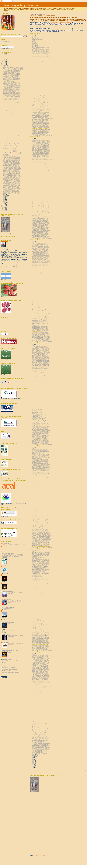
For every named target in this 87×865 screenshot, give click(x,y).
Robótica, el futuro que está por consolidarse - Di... (40, 463)
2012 (32, 767)
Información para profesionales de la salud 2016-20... (40, 334)
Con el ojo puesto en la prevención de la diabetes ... (40, 250)
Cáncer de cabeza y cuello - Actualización (39, 567)
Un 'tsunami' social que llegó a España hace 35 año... (11, 132)
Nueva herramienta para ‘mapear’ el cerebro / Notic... (40, 107)
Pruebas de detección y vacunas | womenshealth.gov (40, 451)
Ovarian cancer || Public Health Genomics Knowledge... (12, 167)
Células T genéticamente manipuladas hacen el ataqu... (12, 148)
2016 (32, 35)
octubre (33, 754)
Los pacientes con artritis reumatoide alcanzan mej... (40, 155)
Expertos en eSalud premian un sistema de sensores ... (41, 472)
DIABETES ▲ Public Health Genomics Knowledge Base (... (41, 537)
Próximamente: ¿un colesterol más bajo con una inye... (41, 123)
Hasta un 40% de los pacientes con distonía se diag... (40, 247)
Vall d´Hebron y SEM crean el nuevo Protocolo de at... (40, 519)
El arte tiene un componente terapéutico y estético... (40, 249)
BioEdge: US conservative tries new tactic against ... (11, 182)
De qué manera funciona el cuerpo (37, 685)
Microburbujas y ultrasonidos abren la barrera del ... (40, 108)
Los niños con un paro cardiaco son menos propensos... (41, 147)
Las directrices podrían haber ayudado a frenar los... (40, 130)
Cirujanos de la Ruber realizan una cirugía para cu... (40, 476)
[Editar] (85, 771)
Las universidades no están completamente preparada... (41, 210)
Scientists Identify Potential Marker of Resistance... (40, 740)
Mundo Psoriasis (5, 642)
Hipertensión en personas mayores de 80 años (39, 514)
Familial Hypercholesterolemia (37, 39)
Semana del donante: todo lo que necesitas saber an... (41, 457)
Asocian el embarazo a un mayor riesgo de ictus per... (40, 356)
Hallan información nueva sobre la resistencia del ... (40, 428)
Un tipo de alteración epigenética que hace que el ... (11, 84)
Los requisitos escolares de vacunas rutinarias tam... (40, 295)
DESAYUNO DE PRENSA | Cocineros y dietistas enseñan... (12, 98)
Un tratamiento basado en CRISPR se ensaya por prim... (41, 170)
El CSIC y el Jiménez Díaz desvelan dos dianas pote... (41, 58)
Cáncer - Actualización (35, 304)
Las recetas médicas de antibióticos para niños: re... (40, 87)
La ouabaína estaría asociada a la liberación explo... (40, 124)
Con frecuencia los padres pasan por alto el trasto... (40, 298)
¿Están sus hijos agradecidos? (8, 80)
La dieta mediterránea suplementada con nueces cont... (41, 478)
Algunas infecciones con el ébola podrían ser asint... (40, 134)
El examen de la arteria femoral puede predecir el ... (40, 508)
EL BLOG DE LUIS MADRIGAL (8, 607)
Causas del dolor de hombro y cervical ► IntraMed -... (41, 646)
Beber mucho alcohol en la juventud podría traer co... (40, 305)
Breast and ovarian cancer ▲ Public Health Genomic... (41, 534)
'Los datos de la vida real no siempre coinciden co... (11, 106)
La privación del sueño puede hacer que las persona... (41, 112)
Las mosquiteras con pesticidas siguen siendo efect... (40, 126)
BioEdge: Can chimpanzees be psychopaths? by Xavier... (41, 56)
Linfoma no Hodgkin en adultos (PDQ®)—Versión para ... (12, 151)
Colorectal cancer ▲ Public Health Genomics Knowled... (41, 533)
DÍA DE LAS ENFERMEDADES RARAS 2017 (39, 401)
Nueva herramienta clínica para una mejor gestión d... (40, 523)
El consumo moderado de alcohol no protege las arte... (12, 104)
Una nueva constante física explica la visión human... (40, 338)
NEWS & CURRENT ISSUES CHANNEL (38, 418)
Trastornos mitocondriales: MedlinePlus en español (40, 205)
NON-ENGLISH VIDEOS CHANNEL (38, 409)
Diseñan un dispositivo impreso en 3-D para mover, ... (40, 656)
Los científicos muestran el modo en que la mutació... (40, 669)
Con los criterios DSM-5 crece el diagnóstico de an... (40, 217)
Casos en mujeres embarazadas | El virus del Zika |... (40, 102)
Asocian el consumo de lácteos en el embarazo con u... (41, 251)
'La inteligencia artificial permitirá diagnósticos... (39, 244)
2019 (3, 61)
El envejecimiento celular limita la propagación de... (40, 169)
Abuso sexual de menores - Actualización (38, 199)
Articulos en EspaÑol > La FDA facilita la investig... (40, 119)
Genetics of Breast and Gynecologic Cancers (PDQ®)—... (12, 153)
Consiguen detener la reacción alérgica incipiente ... (11, 133)
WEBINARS (34, 408)
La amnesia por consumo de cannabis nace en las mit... (41, 399)
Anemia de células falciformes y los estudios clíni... (40, 572)
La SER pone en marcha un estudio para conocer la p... (41, 432)
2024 (3, 55)
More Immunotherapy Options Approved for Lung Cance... (41, 55)
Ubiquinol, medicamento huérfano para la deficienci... (40, 645)
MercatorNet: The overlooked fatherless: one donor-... (41, 505)
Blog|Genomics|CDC (35, 556)
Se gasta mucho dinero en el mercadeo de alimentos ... (41, 441)
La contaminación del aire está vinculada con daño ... (40, 657)
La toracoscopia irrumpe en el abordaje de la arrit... (11, 140)
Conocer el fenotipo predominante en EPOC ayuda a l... (41, 429)
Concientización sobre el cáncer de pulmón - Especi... (40, 510)
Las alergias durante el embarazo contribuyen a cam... (12, 93)
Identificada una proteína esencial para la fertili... (40, 746)
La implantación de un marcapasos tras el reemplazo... (41, 477)
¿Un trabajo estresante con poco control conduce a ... (41, 690)
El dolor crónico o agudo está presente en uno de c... (40, 655)
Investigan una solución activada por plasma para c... (11, 107)
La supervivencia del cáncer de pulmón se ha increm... (41, 122)
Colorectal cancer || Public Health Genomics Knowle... (11, 172)
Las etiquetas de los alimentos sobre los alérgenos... (40, 440)
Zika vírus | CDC (34, 324)
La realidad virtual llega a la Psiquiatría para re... (39, 648)
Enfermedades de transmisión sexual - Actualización (11, 92)
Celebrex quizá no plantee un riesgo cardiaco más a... (40, 145)
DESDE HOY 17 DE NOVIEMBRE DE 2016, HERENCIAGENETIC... (43, 159)
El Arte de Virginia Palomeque (8, 622)
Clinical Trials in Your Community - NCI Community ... (40, 425)
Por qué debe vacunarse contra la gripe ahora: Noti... (40, 435)
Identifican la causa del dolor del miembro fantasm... (40, 468)
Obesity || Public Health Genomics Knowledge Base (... (12, 160)
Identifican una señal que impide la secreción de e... (11, 142)
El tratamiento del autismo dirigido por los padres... (40, 736)
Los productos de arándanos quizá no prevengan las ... (41, 735)
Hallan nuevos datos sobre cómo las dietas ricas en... (40, 317)
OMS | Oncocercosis (35, 726)
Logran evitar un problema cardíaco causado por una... (41, 227)
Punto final (4, 631)
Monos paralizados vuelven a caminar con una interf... (41, 398)
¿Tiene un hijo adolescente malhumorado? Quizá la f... (41, 309)
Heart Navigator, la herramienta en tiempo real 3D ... (11, 110)
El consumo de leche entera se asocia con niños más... (12, 95)
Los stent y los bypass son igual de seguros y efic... (40, 670)
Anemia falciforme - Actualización (37, 301)
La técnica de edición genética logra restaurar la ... (40, 61)
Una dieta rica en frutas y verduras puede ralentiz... (40, 354)
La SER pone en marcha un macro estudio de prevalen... (41, 467)
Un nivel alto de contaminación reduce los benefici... (40, 641)
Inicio (59, 852)
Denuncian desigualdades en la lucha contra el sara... (40, 63)
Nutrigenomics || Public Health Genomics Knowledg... (11, 158)
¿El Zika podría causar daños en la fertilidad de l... (40, 679)
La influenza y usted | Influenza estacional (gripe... (40, 333)
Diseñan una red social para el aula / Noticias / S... (40, 579)
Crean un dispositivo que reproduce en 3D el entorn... (40, 193)
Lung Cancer (34, 37)
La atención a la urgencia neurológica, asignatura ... (40, 164)
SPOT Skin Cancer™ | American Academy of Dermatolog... (41, 686)
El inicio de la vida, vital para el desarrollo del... (10, 99)
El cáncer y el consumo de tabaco (37, 331)
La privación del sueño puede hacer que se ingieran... (40, 619)
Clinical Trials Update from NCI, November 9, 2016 (40, 423)
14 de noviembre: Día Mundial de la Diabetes (39, 259)
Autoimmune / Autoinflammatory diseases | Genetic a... (41, 722)
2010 (32, 769)
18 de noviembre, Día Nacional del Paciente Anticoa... (40, 92)
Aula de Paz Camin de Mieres (8, 591)
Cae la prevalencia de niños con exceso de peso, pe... (41, 504)
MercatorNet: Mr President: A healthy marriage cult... (40, 258)
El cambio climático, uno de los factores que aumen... (40, 153)
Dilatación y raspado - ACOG (36, 453)
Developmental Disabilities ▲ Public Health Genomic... (41, 544)
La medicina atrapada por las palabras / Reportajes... (40, 328)
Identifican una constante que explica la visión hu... (11, 82)
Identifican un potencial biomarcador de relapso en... (40, 374)
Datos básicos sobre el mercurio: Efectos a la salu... (11, 192)
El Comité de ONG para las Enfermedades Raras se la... (41, 422)
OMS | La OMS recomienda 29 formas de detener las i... (41, 612)
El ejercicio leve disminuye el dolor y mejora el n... (40, 673)
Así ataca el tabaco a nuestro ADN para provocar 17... (41, 615)
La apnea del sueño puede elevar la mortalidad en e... (11, 73)
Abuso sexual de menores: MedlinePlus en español (40, 299)
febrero (33, 762)
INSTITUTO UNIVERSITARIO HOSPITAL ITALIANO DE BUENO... (43, 118)
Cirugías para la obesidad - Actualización (38, 266)
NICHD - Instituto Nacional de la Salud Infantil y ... (40, 200)
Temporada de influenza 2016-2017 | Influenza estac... (41, 336)
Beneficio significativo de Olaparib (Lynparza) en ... (40, 515)
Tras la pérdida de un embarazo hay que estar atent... (40, 562)
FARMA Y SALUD (5, 664)
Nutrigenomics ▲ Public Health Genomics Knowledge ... (41, 532)
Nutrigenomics (34, 42)
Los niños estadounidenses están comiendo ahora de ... (12, 79)
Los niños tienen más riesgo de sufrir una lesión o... (40, 624)
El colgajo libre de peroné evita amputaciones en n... (40, 622)
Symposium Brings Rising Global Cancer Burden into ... (41, 359)
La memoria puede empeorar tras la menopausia (40, 213)
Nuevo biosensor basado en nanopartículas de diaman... (41, 743)
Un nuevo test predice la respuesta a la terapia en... (11, 75)
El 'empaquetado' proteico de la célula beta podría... (11, 135)
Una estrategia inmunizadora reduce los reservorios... (40, 363)
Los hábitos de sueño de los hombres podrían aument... (41, 377)
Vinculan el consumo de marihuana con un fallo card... (40, 208)
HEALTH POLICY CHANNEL (36, 410)
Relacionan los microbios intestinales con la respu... (40, 346)
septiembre (34, 755)
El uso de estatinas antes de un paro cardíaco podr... (40, 252)
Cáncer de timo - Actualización (37, 575)
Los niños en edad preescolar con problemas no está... (12, 78)
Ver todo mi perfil (4, 268)
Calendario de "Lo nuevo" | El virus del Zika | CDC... (40, 100)
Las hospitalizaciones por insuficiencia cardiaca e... (40, 133)
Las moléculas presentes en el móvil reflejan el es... (40, 148)
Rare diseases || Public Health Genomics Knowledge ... (12, 166)
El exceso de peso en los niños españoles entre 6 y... (40, 473)
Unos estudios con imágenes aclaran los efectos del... (12, 184)
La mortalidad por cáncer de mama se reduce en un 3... (41, 475)
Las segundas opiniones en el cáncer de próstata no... (41, 197)
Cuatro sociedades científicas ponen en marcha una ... (41, 617)
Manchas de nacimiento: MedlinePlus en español (40, 720)
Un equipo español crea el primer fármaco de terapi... (40, 156)
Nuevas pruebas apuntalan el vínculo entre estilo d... (40, 219)
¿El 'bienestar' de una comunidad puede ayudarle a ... (40, 201)
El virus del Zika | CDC (35, 325)
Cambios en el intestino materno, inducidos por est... (40, 220)
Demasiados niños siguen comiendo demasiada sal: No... (41, 313)
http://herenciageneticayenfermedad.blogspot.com (39, 26)
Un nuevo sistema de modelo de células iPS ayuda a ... (41, 529)
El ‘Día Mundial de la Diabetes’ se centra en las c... (40, 433)
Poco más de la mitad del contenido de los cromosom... (12, 134)
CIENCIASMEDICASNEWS (7, 546)
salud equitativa (11, 241)
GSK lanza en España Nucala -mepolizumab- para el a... (41, 647)
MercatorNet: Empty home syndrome (38, 157)
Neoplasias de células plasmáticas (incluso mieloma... (40, 501)
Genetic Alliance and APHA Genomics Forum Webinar (11, 178)
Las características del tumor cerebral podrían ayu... (40, 196)
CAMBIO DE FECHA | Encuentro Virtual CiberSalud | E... (41, 260)
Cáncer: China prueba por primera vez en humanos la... (41, 57)
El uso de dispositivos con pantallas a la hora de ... (40, 528)
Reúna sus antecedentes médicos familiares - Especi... (41, 47)
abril (33, 760)
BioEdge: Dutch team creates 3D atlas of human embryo (12, 181)
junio (33, 758)
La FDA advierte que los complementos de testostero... (41, 734)
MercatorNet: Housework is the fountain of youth (40, 613)
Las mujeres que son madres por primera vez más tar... (12, 147)
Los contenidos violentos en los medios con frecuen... (11, 183)
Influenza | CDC (5, 154)
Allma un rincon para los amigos (8, 667)
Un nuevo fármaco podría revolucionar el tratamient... (40, 674)
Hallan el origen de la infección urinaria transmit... (40, 614)
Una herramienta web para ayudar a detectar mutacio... (41, 745)
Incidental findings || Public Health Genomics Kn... (11, 165)
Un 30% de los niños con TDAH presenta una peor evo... (41, 339)
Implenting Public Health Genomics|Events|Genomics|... (41, 559)
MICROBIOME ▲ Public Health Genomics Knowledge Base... (42, 538)
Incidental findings (35, 45)
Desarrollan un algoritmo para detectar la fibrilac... (11, 88)
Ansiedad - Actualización (36, 434)
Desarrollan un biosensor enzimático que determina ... (40, 642)
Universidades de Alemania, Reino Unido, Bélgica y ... (40, 319)
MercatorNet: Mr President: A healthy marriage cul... (40, 235)
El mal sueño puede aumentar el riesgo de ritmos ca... (40, 109)
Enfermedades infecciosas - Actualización (9, 91)
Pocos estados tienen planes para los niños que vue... (41, 272)
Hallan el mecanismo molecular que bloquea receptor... (41, 716)
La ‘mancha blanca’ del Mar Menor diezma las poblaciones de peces (13, 544)
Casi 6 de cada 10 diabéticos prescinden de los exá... (40, 84)
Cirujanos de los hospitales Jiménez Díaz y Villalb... (40, 639)
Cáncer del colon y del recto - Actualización (39, 587)
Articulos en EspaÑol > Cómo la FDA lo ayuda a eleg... (41, 310)
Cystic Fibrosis (34, 41)
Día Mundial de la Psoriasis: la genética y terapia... (40, 715)
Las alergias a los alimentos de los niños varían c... (11, 186)
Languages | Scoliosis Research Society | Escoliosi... (11, 193)
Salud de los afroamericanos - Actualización (39, 452)
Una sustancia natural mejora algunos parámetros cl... (41, 375)
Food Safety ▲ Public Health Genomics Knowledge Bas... (41, 546)
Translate (10, 48)
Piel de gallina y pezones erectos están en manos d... (11, 87)
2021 (3, 59)
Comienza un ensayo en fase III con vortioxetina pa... (40, 165)
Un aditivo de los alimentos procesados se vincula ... (40, 268)
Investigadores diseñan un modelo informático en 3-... (40, 427)
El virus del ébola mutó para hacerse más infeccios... (40, 311)
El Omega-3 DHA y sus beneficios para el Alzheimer (40, 663)
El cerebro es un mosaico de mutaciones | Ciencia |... (40, 616)
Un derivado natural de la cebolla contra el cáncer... (40, 713)
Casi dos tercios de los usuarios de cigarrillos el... (40, 693)
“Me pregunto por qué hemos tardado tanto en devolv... (41, 580)
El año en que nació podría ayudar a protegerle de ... (40, 214)
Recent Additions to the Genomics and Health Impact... (41, 50)
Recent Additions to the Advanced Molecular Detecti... (40, 49)
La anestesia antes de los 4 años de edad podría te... (40, 275)
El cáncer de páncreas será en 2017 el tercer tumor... (40, 480)
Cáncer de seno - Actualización (37, 203)
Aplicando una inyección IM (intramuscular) (39, 267)
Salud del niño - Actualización (36, 458)
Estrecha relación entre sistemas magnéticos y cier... (40, 161)
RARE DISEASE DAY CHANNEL (37, 412)
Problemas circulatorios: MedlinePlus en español (40, 719)
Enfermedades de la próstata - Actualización (39, 737)
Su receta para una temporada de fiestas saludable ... (11, 191)
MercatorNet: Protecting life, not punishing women (40, 90)
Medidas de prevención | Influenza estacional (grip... (40, 332)
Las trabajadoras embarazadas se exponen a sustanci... (41, 352)
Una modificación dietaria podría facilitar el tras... (40, 661)
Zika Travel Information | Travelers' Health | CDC (40, 93)
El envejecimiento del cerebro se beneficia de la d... (40, 166)
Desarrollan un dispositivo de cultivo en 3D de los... (40, 231)
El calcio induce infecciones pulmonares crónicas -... (40, 627)
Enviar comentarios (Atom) (41, 855)
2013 (32, 766)
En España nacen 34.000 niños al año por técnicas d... (41, 353)
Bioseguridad (4, 558)
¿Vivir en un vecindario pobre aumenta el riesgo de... (40, 437)
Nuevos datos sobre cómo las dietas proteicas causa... (41, 481)
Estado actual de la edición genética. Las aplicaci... (40, 262)
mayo (33, 759)
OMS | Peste (34, 717)
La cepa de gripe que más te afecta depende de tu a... (40, 351)
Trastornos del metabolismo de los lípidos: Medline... (40, 668)
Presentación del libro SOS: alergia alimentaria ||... (11, 129)
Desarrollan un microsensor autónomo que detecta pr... (12, 89)
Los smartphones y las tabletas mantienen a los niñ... (40, 682)
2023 (3, 56)
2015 (32, 764)
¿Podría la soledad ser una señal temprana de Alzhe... (41, 563)
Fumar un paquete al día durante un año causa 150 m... (41, 150)
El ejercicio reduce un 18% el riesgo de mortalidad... (40, 191)
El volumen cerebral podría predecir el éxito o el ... (40, 520)
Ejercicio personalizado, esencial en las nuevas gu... (40, 253)
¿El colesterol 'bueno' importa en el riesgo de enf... (40, 680)
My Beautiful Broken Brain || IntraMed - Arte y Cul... (40, 636)
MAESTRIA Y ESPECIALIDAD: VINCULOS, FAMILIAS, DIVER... (13, 67)
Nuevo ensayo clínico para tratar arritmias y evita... (40, 431)
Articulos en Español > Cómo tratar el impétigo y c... (40, 574)
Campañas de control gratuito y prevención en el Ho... (40, 330)
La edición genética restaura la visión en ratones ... (40, 104)
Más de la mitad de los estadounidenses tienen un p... (40, 308)
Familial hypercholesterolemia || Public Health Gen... (11, 170)
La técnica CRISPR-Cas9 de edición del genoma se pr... (41, 59)
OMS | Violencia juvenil (35, 611)
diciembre (4, 65)
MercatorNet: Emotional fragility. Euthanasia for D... (11, 156)
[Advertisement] (40, 842)
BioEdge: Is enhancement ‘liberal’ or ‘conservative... (40, 526)
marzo (33, 761)
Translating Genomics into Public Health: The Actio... (40, 53)
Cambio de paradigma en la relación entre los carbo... (40, 509)
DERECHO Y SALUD (6, 566)
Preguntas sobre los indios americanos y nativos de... (40, 573)
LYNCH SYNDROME (35, 48)
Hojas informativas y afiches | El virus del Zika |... (40, 98)
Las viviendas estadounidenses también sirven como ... (41, 312)
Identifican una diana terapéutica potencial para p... (40, 583)
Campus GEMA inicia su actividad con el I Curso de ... (40, 513)
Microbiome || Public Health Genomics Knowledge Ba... (12, 163)
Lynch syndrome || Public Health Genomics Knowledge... (12, 168)
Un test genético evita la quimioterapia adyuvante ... (40, 630)
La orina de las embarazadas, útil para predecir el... (40, 350)
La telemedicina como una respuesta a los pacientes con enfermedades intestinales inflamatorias (14, 601)
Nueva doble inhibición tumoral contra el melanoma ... (40, 459)
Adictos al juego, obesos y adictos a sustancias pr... (40, 677)
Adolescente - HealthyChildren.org (37, 688)
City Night (9, 623)
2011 (32, 768)
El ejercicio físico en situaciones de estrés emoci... (40, 173)
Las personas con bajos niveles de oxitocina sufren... (40, 195)
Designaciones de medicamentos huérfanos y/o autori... (41, 421)
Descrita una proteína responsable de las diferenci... (40, 228)
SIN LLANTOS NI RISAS (12, 652)
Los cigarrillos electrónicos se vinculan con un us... (40, 306)
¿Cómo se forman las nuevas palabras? (38, 484)
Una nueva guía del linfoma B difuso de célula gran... (11, 137)
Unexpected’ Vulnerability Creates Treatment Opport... (41, 739)
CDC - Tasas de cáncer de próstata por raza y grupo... (41, 455)
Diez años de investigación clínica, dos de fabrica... (40, 314)
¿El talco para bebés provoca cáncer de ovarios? (40, 264)
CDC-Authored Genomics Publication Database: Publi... (41, 52)
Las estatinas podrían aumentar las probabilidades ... (40, 211)
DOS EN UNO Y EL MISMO (7, 608)
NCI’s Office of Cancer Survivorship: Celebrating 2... (40, 54)
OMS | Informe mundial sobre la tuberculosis (39, 727)
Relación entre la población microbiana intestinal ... (40, 524)
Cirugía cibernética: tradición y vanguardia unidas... (40, 372)
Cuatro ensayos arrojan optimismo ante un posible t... (40, 584)
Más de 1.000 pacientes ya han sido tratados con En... (41, 517)
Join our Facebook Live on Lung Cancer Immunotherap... (41, 216)
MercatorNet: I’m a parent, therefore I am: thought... (40, 158)
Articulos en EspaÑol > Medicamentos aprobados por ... (41, 307)
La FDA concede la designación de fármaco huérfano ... (41, 114)
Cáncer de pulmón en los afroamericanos (38, 571)
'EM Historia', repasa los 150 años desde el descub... (11, 71)
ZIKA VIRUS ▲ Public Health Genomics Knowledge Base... (41, 536)
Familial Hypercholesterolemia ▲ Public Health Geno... (41, 545)
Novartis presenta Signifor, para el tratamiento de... (40, 527)
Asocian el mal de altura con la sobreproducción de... (40, 366)
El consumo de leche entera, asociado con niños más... (41, 140)
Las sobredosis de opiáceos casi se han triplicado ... (40, 683)
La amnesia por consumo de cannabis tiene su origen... (41, 348)
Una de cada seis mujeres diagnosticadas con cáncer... (41, 318)
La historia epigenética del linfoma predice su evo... (40, 106)
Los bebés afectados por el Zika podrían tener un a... (11, 185)
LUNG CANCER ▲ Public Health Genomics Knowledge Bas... (42, 539)
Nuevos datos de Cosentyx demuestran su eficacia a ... (41, 190)
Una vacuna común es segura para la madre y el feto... (41, 438)
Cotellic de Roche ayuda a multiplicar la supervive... (40, 525)
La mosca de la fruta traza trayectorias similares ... (40, 462)
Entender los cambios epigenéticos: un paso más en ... (41, 103)
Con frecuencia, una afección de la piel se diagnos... (40, 265)
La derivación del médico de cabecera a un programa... (41, 629)
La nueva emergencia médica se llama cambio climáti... (41, 224)
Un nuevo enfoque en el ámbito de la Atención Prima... (40, 469)
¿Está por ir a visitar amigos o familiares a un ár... (40, 321)
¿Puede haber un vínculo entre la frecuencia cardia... (40, 729)
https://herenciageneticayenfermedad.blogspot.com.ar (61, 22)
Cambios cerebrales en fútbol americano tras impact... (12, 100)
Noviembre (4, 620)
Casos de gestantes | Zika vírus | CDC (38, 101)
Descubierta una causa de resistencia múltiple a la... (40, 460)
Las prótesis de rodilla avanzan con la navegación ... (40, 246)
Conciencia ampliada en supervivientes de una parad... (41, 361)
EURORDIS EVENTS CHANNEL (37, 415)
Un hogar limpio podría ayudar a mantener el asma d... (41, 681)
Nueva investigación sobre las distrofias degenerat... (40, 358)
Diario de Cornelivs (6, 583)
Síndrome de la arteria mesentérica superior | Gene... (40, 723)
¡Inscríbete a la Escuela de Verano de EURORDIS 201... (41, 403)
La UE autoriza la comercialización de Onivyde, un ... (40, 117)
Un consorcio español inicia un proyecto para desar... (40, 152)
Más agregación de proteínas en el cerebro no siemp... (41, 582)
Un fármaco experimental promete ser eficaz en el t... (40, 662)
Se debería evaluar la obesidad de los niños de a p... (40, 436)
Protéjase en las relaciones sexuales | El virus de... (40, 96)
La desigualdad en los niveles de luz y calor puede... (40, 362)
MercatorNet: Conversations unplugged (38, 506)
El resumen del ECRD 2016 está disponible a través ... (41, 402)
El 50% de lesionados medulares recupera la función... (41, 236)
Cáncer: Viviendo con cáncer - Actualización (39, 302)
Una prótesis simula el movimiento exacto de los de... (40, 223)
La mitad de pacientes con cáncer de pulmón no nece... (41, 367)
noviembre (34, 36)
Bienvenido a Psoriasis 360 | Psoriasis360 (10, 672)
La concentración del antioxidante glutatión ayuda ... (40, 712)
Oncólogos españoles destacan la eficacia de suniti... (11, 97)
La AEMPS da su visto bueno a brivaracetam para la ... (41, 198)
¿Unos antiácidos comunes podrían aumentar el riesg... (41, 127)
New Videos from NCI (35, 215)
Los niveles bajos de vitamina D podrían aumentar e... (40, 293)
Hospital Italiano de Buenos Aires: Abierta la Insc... (40, 750)
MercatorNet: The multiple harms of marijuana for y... (40, 667)
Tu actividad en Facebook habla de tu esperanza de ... (41, 748)
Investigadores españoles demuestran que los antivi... (40, 233)
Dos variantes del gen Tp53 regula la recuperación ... (40, 234)
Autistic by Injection (6, 634)
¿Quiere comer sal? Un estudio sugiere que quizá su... (41, 206)
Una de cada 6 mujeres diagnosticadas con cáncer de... (41, 347)
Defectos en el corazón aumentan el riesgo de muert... (41, 749)
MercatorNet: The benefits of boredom (38, 752)
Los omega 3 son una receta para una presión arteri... (40, 209)
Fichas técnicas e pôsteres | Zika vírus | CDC (39, 97)
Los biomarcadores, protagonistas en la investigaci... (40, 192)
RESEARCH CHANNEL (36, 413)
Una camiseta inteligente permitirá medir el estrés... (40, 640)
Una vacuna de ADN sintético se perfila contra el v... (40, 365)
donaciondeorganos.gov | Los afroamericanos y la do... (41, 570)
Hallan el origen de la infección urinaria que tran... (40, 581)
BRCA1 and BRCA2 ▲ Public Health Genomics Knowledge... (42, 535)
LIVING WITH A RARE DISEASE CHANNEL (39, 417)
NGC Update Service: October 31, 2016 (38, 742)
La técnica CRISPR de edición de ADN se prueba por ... (41, 162)
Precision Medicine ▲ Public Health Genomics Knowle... (41, 555)
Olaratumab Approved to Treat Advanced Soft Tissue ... (41, 635)
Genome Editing (34, 43)
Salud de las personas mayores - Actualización (39, 731)
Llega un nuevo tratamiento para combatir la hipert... (40, 379)
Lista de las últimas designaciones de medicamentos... (41, 420)
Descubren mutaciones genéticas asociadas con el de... (12, 85)
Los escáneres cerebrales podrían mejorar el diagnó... (41, 297)
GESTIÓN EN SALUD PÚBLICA (8, 553)
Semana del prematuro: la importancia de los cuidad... (40, 146)
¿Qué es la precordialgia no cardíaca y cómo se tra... (11, 157)
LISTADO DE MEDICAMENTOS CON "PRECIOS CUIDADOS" (12, 665)
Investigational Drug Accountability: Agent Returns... (40, 590)
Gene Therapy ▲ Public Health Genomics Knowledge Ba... (41, 553)
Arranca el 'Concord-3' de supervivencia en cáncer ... (11, 144)
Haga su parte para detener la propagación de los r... (40, 270)
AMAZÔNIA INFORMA (6, 659)
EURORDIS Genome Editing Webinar (38, 419)
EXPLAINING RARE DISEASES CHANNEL (39, 414)
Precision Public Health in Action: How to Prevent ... (40, 51)
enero (33, 763)
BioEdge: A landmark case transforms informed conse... (41, 261)
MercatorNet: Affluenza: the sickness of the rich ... (11, 76)
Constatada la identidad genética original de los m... (40, 369)
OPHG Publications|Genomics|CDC (38, 557)
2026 (3, 53)
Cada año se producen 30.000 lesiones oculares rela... (41, 623)
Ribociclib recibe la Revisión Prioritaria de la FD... (40, 355)
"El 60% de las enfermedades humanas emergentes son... (41, 676)
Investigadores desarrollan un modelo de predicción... (40, 111)
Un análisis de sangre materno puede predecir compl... (41, 658)
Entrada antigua (83, 852)
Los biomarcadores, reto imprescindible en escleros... (40, 631)
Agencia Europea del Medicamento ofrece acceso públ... (41, 404)
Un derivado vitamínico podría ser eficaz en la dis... (40, 714)
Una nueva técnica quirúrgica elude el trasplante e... (40, 143)
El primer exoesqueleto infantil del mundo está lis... (40, 665)
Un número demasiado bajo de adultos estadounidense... (41, 129)
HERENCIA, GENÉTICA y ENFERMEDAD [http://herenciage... (42, 238)
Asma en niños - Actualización (37, 89)
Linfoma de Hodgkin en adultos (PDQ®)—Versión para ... (12, 150)
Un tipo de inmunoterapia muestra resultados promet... (41, 518)
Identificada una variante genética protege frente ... (11, 90)
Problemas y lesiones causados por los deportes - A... (41, 329)
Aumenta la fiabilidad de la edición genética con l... (40, 671)
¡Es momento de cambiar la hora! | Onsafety (39, 568)
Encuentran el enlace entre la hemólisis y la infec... (40, 664)
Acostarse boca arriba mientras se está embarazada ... (12, 94)
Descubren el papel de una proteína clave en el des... (11, 149)
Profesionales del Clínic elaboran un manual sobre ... (40, 65)
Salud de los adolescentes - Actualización (38, 456)
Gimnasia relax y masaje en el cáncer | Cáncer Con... (40, 85)
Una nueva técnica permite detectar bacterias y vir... (40, 243)
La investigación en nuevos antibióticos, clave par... (40, 64)
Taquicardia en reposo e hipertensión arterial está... (40, 357)
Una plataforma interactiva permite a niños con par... (40, 479)
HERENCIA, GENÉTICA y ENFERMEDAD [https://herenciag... (42, 135)
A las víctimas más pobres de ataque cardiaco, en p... (40, 730)
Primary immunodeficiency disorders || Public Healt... (11, 161)
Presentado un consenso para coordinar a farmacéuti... (41, 638)
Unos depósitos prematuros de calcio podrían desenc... (41, 202)
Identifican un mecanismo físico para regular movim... (40, 237)
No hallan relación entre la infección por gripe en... (11, 72)
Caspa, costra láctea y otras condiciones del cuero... (40, 204)
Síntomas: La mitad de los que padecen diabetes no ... (41, 256)
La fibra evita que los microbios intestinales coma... (40, 128)
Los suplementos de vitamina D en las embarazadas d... (41, 471)
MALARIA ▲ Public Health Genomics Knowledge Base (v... (41, 552)
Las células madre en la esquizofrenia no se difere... (40, 531)
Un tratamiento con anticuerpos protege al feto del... (40, 269)
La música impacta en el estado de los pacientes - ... (40, 248)
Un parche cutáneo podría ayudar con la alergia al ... (40, 689)
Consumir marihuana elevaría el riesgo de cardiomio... (40, 254)
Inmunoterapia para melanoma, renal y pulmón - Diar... (12, 146)
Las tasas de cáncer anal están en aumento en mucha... (41, 560)
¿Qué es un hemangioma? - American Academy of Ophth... (41, 721)
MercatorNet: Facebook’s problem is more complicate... (41, 91)
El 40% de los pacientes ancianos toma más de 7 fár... (41, 226)
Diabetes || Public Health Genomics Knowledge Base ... (12, 171)
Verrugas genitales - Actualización (8, 81)
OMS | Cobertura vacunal (36, 724)
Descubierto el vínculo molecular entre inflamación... (40, 521)
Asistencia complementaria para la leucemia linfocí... (40, 718)
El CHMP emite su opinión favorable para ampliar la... (40, 675)
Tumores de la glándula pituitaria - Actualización (39, 577)
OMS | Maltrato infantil (35, 609)
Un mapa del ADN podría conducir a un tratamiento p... (41, 88)
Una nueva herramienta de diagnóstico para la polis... (11, 113)
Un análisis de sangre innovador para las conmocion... (41, 378)
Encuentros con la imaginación (8, 630)
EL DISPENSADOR (6, 543)
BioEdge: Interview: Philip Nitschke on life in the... (11, 131)
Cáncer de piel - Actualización (36, 578)
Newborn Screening (35, 44)
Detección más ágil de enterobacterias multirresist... (11, 143)
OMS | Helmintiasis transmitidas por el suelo (39, 725)
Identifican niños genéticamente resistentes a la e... (40, 625)
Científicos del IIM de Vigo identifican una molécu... (40, 232)
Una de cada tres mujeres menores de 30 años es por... (12, 103)
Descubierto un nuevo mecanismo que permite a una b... (41, 747)
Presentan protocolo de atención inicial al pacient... (40, 245)
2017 (3, 63)
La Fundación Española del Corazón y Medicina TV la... (41, 585)
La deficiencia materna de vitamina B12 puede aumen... (41, 194)
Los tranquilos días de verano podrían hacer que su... (40, 561)
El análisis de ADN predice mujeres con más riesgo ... (11, 145)
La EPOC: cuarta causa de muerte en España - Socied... (41, 113)
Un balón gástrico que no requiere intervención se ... (11, 86)
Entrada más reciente (34, 852)
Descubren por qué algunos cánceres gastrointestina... (41, 340)
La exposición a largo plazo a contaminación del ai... (40, 626)
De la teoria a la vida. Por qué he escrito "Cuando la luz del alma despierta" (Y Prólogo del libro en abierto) (16, 585)
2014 (32, 765)
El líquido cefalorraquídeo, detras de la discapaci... (11, 101)
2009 (3, 210)
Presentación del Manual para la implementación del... (40, 255)
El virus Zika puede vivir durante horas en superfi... (40, 167)
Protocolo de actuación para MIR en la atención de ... (11, 105)
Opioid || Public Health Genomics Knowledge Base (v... (12, 159)
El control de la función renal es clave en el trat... (40, 315)
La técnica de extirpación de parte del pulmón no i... (40, 620)
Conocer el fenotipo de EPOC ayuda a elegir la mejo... (40, 466)
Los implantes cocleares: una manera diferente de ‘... (40, 120)
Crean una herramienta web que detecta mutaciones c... (41, 230)
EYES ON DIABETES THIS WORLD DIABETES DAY (40, 634)
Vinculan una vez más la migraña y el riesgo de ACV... (40, 132)
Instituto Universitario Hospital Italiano (38, 741)
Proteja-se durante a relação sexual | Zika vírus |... (40, 95)
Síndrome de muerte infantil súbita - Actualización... (40, 732)
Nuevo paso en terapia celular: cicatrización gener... (40, 364)
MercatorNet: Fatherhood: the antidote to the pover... (11, 130)
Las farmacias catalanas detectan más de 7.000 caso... (41, 60)
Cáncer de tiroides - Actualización (37, 576)
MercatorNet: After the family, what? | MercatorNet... (40, 483)
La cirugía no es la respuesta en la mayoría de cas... (40, 566)
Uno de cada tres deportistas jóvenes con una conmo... (41, 733)
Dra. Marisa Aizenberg (6, 599)
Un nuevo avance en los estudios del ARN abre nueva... (41, 316)
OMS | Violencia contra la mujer (37, 610)
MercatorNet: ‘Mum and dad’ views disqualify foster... (40, 257)
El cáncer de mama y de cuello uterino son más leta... (40, 565)
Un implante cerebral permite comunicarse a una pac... (41, 131)
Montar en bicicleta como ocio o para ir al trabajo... (40, 530)
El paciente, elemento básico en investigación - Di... (40, 360)
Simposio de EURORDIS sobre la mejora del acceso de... (41, 405)
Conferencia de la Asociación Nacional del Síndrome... (40, 407)
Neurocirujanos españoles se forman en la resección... (41, 115)
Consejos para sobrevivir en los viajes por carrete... (11, 190)
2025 (3, 54)
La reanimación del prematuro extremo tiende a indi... (11, 136)
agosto (33, 756)
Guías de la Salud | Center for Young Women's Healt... (41, 687)
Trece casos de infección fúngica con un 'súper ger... (40, 263)
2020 (3, 60)
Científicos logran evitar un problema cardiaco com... (40, 470)
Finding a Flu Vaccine (6, 155)
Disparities (33, 40)
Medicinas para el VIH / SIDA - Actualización (39, 276)
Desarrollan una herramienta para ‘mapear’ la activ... (40, 67)
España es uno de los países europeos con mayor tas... (41, 141)
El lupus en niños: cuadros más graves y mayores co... (41, 649)
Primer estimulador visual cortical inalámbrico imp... (40, 672)
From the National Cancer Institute (37, 121)
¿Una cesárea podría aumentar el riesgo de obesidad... (41, 207)
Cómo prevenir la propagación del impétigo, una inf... (11, 77)
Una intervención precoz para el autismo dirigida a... (40, 659)
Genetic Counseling (35, 38)
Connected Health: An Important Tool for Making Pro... (40, 144)
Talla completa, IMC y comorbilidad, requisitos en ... (40, 633)
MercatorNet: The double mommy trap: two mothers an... (41, 337)
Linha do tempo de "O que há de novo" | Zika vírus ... (40, 99)
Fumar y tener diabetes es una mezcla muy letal (11, 187)
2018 (3, 62)
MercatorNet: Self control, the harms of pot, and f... (40, 373)
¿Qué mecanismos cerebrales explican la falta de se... (41, 105)
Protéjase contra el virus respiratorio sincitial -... (39, 512)
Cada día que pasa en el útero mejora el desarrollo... (40, 450)
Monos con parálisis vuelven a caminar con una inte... (40, 349)
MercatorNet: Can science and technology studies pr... (41, 424)
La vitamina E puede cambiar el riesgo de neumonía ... (41, 426)
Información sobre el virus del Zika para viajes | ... (40, 94)
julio (32, 757)
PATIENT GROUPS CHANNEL (37, 416)
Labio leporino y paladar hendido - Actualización (39, 303)
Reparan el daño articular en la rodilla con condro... (40, 709)
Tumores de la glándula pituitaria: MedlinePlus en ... (40, 449)
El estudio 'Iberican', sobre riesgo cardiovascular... (40, 225)
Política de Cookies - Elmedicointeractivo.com (10, 109)
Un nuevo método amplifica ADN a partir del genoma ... (12, 70)
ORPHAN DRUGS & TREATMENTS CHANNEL (39, 411)
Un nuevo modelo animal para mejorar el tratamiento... (40, 660)
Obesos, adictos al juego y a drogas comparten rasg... (41, 618)
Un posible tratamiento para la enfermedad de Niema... (41, 522)
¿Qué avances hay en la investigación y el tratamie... (40, 569)
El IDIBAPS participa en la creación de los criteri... (40, 474)
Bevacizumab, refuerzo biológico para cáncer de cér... (12, 74)
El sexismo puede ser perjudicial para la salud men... (11, 96)
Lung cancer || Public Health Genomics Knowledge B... (12, 164)
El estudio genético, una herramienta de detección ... (40, 465)
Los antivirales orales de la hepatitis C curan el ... (40, 163)
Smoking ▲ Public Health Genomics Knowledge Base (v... (41, 543)
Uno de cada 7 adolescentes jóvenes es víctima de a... (12, 188)
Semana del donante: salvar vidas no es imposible (40, 507)
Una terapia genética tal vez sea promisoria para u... (40, 439)
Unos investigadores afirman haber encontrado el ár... (40, 692)
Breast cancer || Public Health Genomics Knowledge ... (12, 173)
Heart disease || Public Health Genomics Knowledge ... (12, 169)
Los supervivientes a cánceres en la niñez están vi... (40, 271)
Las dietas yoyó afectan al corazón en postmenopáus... (41, 222)
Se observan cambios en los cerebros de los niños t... (40, 728)
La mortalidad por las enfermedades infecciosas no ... (11, 189)
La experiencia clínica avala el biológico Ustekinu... (40, 678)
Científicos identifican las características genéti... (40, 628)
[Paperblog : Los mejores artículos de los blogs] (4, 334)
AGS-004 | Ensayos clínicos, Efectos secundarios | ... (40, 443)
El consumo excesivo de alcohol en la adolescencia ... (40, 110)
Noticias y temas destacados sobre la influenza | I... (40, 335)
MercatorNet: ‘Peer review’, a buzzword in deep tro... (40, 753)
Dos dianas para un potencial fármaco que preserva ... (41, 142)
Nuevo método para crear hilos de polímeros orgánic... (41, 744)
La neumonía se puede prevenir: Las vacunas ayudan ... (41, 511)
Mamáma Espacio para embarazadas (9, 669)
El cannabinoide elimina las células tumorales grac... (40, 229)
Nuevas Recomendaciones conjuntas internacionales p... (41, 406)
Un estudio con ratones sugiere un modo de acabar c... (41, 273)
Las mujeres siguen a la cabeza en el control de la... (11, 141)
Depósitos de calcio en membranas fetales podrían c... (41, 368)
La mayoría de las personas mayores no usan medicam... (41, 212)
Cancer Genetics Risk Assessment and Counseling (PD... (12, 152)
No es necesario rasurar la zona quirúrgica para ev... (40, 621)
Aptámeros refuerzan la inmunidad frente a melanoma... (12, 139)
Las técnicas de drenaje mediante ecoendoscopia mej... (41, 370)
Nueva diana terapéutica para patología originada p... (40, 221)
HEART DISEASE (35, 46)
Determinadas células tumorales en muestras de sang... (41, 151)
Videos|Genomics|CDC (35, 558)
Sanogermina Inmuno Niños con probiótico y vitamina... (41, 632)
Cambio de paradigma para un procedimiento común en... (41, 376)
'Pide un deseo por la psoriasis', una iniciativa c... (11, 138)
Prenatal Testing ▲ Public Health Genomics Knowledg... (41, 554)
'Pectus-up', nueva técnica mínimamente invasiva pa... (41, 371)
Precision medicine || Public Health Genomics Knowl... (11, 162)
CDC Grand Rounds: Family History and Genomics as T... (12, 176)
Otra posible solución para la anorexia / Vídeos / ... (40, 327)
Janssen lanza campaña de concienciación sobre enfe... (41, 430)
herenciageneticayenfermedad (21, 5)
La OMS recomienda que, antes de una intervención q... (41, 149)
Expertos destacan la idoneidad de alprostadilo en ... (40, 154)
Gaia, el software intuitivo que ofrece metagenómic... (40, 516)
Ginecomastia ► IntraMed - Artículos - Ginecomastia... (41, 637)
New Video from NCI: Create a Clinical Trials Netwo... (40, 738)
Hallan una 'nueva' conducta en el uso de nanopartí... (40, 461)
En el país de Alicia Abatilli (7, 619)
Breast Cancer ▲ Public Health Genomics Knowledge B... (41, 542)
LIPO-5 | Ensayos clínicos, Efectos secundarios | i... (40, 442)
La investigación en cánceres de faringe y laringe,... (40, 62)
